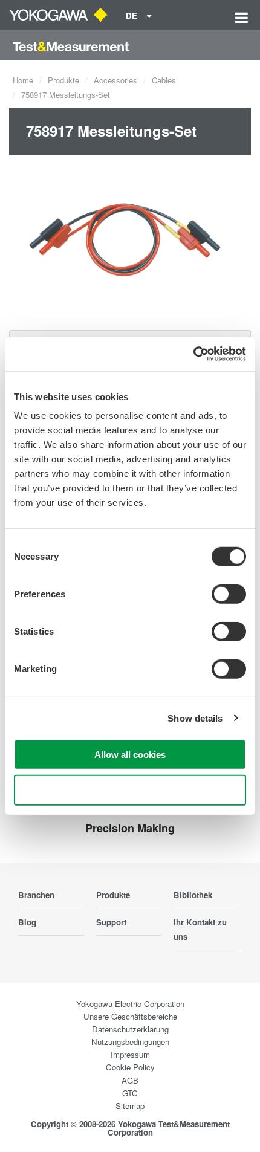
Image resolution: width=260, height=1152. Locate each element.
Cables (164, 80)
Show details (195, 718)
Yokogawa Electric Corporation (130, 1003)
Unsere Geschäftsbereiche (130, 1016)
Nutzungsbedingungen (130, 1041)
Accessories (115, 80)
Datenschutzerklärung (130, 1029)
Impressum (130, 1054)
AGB (130, 1080)
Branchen (36, 895)
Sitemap (130, 1106)
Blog (27, 922)
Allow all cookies (130, 754)
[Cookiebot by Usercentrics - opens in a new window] (193, 354)
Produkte (63, 80)
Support (111, 922)
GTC (130, 1093)
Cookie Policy (130, 1067)
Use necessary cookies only (130, 790)
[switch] (229, 594)
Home (23, 80)
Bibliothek (193, 895)
